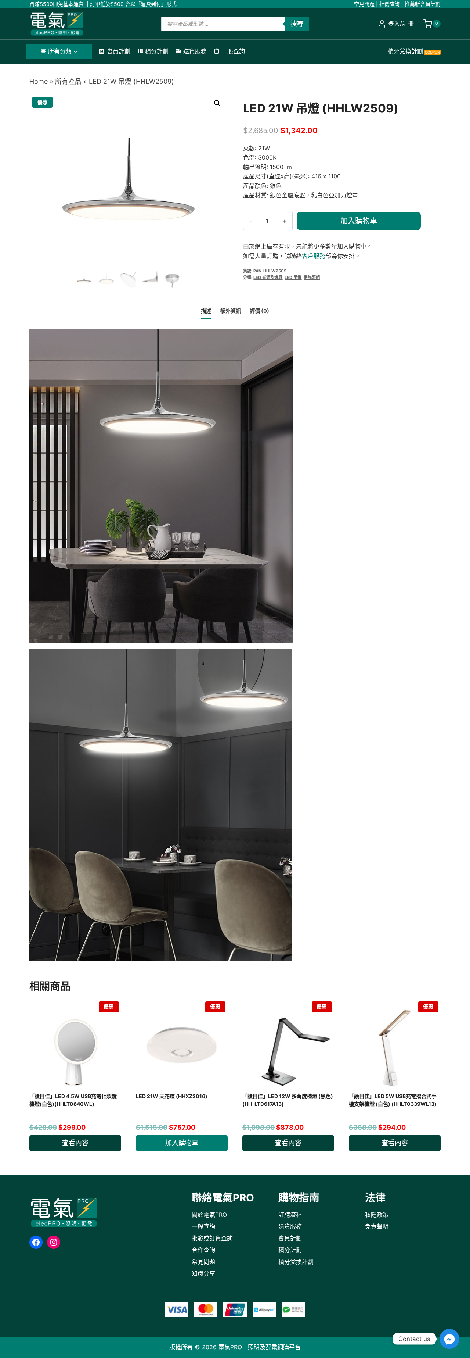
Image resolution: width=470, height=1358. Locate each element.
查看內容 (75, 1143)
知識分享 (203, 1273)
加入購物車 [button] (181, 1143)
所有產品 (68, 81)
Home (38, 81)
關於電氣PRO (209, 1214)
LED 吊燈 (293, 277)
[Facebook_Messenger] (449, 1339)
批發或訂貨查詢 (212, 1238)
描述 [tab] (206, 311)
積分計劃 (157, 51)
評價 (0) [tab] (259, 311)
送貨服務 (195, 51)
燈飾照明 (312, 277)
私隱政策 (376, 1214)
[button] (217, 103)
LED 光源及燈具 (267, 277)
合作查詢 (203, 1250)
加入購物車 (358, 221)
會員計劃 (118, 51)
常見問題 (364, 4)
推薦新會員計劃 (423, 4)
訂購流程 (290, 1214)
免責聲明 (376, 1226)
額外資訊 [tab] (230, 311)
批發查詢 (389, 4)
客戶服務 (313, 256)
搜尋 (297, 24)
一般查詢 (233, 51)
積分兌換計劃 (414, 51)
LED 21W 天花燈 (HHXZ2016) (171, 1096)
